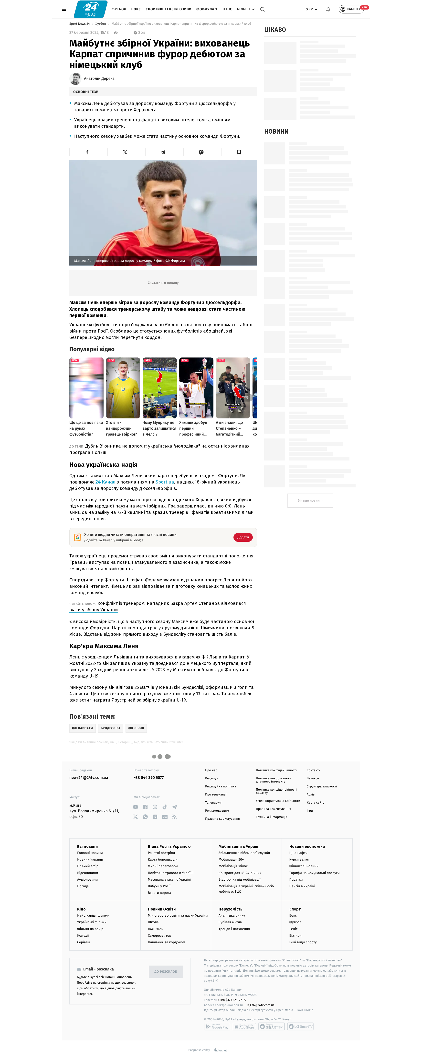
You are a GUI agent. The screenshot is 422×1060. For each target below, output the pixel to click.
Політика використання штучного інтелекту (273, 780)
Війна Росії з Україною (169, 846)
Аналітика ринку (232, 915)
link (135, 807)
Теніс (227, 9)
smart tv (271, 1026)
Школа (153, 922)
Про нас (211, 770)
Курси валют (299, 859)
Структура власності (322, 786)
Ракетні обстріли (161, 853)
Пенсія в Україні (302, 886)
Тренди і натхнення (234, 929)
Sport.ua (165, 482)
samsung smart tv (300, 1026)
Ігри (310, 810)
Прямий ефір (87, 866)
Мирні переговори (163, 866)
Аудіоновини (87, 879)
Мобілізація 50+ (231, 859)
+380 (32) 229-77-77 (232, 1000)
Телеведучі (213, 802)
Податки (296, 879)
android (217, 1026)
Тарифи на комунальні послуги (314, 873)
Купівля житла (230, 922)
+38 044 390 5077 (149, 777)
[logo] (91, 9)
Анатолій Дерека (99, 79)
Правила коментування (273, 809)
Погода (83, 886)
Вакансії (313, 778)
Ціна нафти (298, 853)
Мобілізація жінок (233, 866)
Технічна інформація (271, 817)
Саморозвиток (159, 935)
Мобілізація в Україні (239, 846)
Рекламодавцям (217, 810)
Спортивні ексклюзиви (168, 9)
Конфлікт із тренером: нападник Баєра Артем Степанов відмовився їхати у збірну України (157, 606)
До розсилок (166, 972)
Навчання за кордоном (166, 942)
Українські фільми (91, 922)
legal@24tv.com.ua (260, 1005)
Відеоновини (87, 873)
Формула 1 (206, 9)
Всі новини (87, 846)
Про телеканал (216, 794)
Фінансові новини (304, 866)
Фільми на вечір (90, 929)
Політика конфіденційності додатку (276, 791)
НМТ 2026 (155, 929)
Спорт (295, 909)
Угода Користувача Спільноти (278, 801)
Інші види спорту (303, 942)
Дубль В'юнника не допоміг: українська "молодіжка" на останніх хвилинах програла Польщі (159, 449)
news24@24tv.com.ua (88, 777)
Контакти (313, 770)
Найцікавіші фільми (93, 915)
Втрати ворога (159, 893)
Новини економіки (307, 846)
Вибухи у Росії (159, 886)
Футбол (119, 9)
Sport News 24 (80, 23)
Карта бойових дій (163, 859)
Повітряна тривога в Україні (170, 873)
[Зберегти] (239, 152)
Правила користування (222, 818)
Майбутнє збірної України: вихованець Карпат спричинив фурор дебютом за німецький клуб (181, 23)
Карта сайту (315, 802)
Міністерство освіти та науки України (178, 915)
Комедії (83, 935)
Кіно (81, 909)
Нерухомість (231, 909)
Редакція (211, 778)
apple (244, 1026)
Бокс (136, 9)
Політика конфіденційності (276, 770)
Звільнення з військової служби (244, 853)
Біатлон (295, 935)
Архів (311, 794)
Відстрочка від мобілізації (240, 879)
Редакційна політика (220, 786)
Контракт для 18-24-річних (240, 873)
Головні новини (90, 853)
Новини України (90, 859)
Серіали (83, 942)
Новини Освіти (162, 909)
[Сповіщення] (328, 9)
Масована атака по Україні (169, 879)
